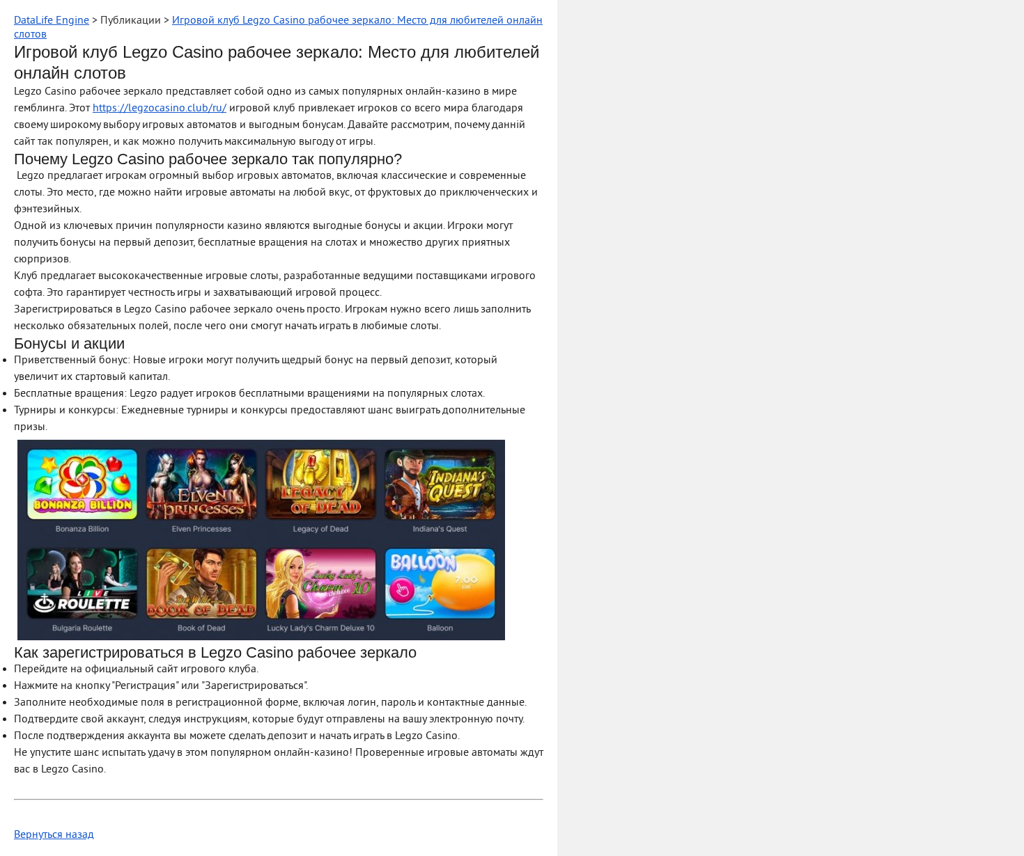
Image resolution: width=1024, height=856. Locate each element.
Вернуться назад (54, 835)
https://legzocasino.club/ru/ (159, 109)
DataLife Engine (51, 21)
